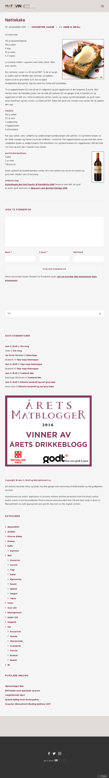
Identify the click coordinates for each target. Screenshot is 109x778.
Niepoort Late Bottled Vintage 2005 (49, 188)
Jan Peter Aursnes (14, 355)
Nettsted (78, 252)
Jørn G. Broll (72, 27)
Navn (8, 252)
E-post (43, 252)
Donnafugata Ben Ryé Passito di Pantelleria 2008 (29, 184)
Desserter (38, 27)
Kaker (50, 27)
